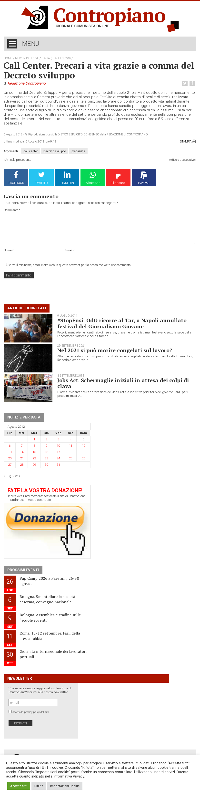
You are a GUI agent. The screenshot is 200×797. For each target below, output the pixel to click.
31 (58, 464)
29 (34, 464)
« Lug (7, 476)
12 (83, 445)
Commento (12, 210)
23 (46, 458)
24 (58, 458)
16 (46, 452)
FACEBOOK (16, 183)
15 (34, 452)
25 (70, 458)
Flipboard (118, 183)
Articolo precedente (18, 159)
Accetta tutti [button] (18, 786)
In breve (32, 58)
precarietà (78, 151)
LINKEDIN (67, 183)
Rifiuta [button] (38, 786)
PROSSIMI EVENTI (23, 570)
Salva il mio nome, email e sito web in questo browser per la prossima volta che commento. (69, 265)
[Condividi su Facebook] (193, 83)
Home (8, 58)
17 (58, 452)
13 (9, 452)
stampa (185, 141)
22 (34, 458)
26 (83, 458)
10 (58, 445)
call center (30, 151)
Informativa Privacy (68, 776)
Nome (8, 250)
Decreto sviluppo (54, 151)
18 (70, 452)
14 (21, 452)
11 (70, 445)
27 (9, 464)
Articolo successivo (182, 159)
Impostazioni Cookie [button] (65, 786)
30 (46, 464)
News (19, 58)
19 (83, 452)
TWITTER (41, 183)
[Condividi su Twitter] (185, 83)
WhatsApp (92, 183)
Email (69, 250)
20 (9, 458)
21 (21, 458)
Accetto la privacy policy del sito (30, 712)
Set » (16, 476)
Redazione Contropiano (27, 83)
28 (21, 464)
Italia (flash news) (56, 58)
